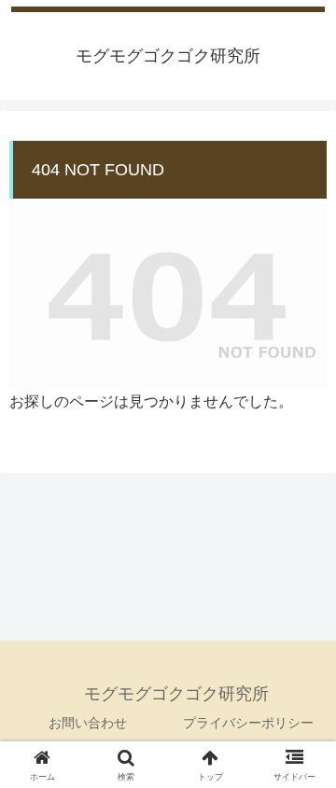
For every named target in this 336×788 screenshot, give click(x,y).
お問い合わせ (88, 722)
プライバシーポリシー (248, 722)
